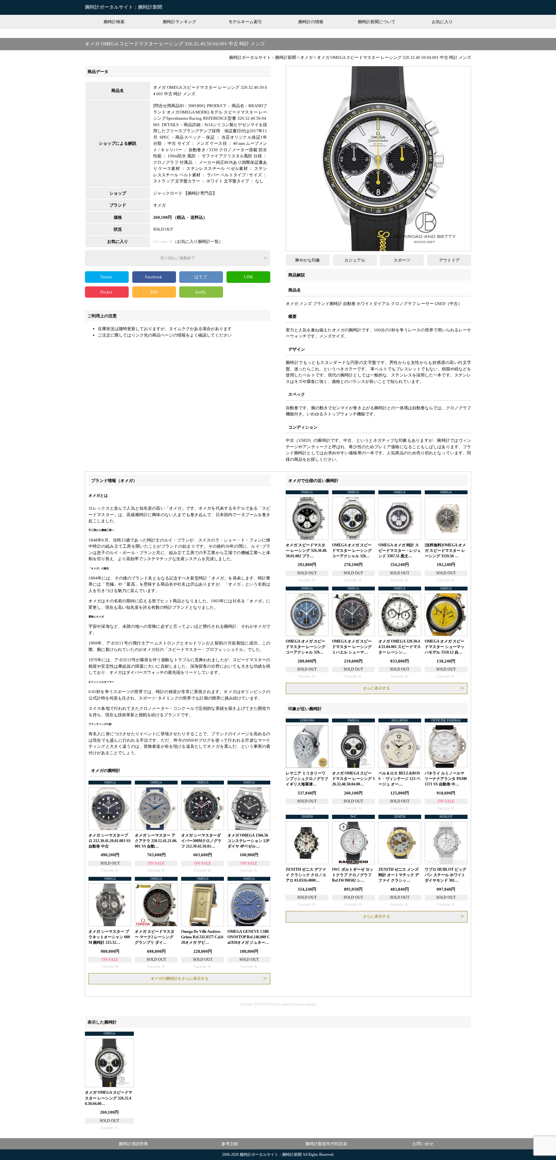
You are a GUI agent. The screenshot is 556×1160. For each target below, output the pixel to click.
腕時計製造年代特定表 (326, 1143)
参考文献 (229, 1143)
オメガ (159, 205)
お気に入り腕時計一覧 (198, 241)
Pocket (106, 292)
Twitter (106, 276)
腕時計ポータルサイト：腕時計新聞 (123, 7)
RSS (154, 292)
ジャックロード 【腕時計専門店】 (185, 193)
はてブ (201, 276)
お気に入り (442, 21)
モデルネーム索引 (245, 21)
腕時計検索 (114, 21)
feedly (201, 292)
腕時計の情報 (310, 21)
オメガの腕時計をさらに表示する (179, 978)
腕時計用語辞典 (133, 1143)
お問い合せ (422, 1143)
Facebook (154, 276)
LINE (248, 276)
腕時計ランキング (179, 21)
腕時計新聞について (376, 21)
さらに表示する (376, 688)
